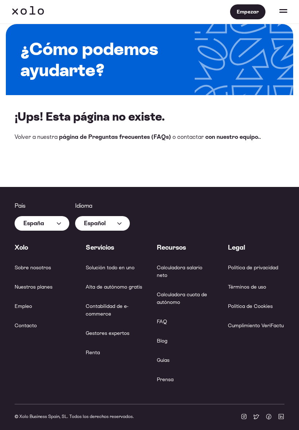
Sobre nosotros (33, 267)
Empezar (248, 12)
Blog (162, 341)
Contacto (26, 325)
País (20, 205)
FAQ (162, 321)
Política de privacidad (253, 267)
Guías (163, 360)
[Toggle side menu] (276, 12)
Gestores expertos (107, 333)
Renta (93, 352)
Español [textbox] (95, 223)
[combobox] (42, 223)
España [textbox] (33, 223)
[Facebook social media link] (268, 417)
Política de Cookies (250, 306)
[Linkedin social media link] (281, 417)
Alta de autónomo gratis (114, 287)
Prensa (165, 379)
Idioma (83, 205)
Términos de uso (247, 287)
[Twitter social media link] (256, 417)
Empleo (23, 306)
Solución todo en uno (110, 267)
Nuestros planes (34, 287)
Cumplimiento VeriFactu (256, 325)
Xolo (28, 11)
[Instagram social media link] (244, 417)
